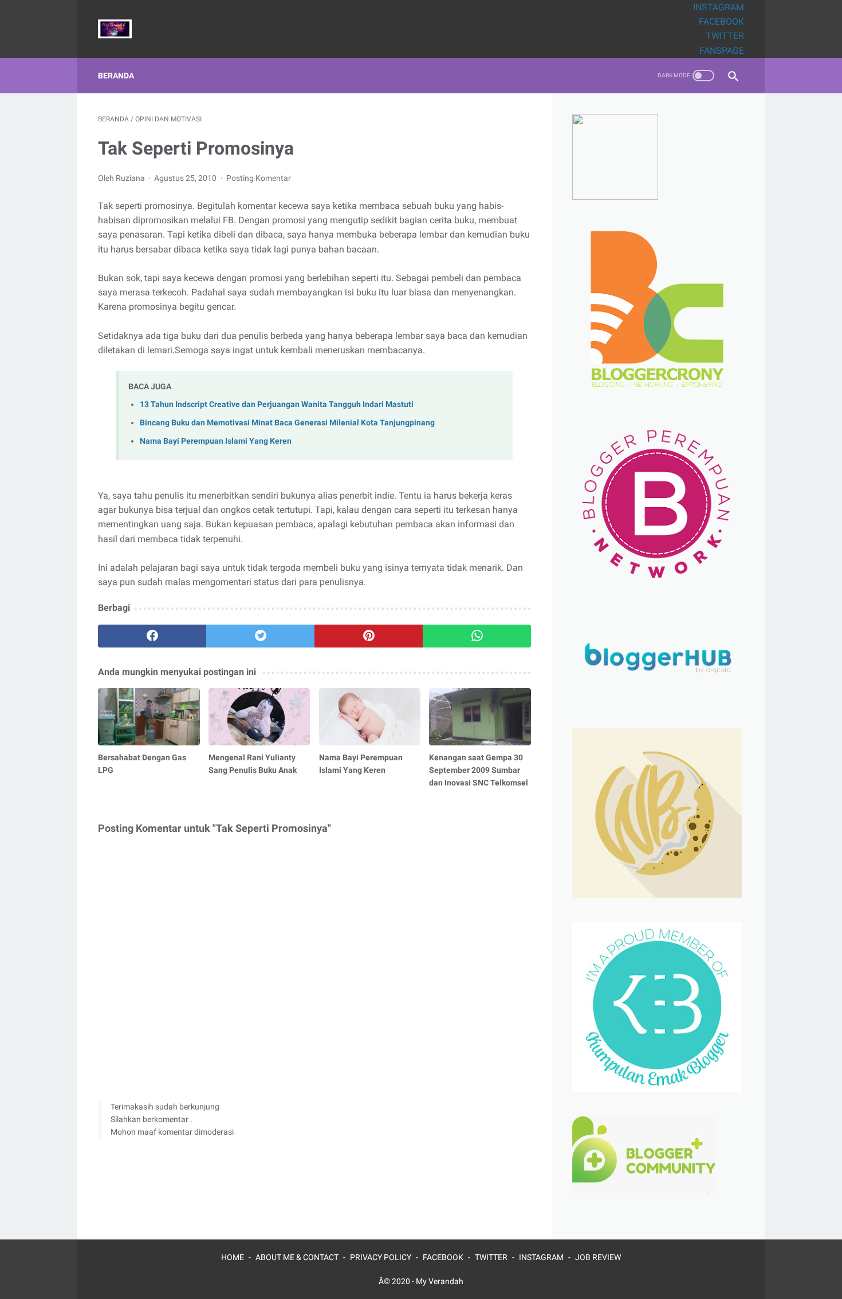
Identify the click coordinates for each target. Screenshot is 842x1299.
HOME (232, 1257)
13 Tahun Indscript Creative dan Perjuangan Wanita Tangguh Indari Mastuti (277, 404)
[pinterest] (368, 636)
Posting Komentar (258, 178)
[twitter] (260, 636)
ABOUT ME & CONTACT (297, 1257)
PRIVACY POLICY (380, 1257)
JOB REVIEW (598, 1257)
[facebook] (152, 636)
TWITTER (725, 35)
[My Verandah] (122, 29)
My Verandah (439, 1281)
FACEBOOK (721, 21)
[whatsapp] (477, 636)
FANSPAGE (721, 50)
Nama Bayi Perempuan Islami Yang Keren (216, 441)
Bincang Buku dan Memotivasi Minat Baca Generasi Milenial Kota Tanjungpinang (287, 423)
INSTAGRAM (718, 7)
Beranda (116, 75)
